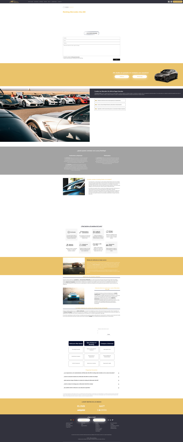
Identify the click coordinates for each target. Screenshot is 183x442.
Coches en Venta (99, 428)
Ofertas (45, 1)
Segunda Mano (84, 425)
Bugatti (97, 423)
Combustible (54, 1)
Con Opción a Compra (115, 425)
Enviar (109, 334)
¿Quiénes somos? (69, 423)
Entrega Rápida (98, 429)
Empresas (41, 1)
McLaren (97, 424)
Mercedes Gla (71, 7)
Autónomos (36, 1)
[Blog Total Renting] (112, 420)
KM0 (82, 424)
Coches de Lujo (113, 428)
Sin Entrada (68, 424)
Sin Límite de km (114, 423)
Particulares (30, 1)
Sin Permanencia (69, 425)
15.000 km (83, 423)
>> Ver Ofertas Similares (91, 33)
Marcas (59, 1)
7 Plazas (112, 424)
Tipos (49, 1)
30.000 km (98, 425)
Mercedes (67, 7)
